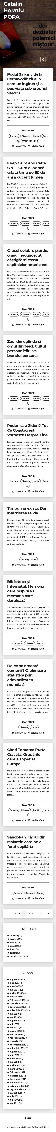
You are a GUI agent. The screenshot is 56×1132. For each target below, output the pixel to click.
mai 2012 (14, 1062)
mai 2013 (14, 1027)
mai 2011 (14, 1103)
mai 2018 (14, 1017)
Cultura (14, 136)
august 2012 (16, 1051)
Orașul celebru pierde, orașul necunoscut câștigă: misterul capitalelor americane (27, 257)
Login (28, 1118)
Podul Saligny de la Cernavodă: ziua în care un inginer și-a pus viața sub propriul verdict (27, 83)
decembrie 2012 (18, 1044)
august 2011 (16, 1093)
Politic (36, 223)
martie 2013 (16, 1034)
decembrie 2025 (18, 1007)
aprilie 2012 (16, 1065)
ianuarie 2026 (16, 1003)
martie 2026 (16, 996)
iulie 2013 (14, 1024)
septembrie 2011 (18, 1089)
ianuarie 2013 (16, 1041)
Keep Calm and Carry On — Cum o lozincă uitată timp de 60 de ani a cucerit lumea (26, 170)
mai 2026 (14, 989)
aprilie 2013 (16, 1031)
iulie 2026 (14, 983)
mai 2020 (14, 1013)
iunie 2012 (15, 1058)
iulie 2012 (14, 1055)
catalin (34, 146)
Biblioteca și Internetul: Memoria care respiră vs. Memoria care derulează (25, 591)
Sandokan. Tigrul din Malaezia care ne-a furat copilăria (26, 842)
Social (36, 136)
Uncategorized (30, 140)
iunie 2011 (15, 1099)
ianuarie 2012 (16, 1075)
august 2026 (16, 979)
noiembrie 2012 (18, 1048)
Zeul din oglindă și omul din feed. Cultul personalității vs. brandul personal (26, 348)
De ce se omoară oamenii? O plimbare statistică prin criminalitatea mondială (26, 675)
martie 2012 (16, 1069)
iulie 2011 (14, 1096)
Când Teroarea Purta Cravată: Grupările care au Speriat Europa (26, 756)
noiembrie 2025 (18, 1010)
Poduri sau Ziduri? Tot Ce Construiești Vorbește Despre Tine (27, 430)
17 (40, 913)
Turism (13, 952)
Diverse (26, 136)
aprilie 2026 (16, 993)
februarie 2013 (17, 1037)
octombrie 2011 (18, 1086)
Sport (13, 949)
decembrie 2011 (18, 1079)
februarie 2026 (17, 1000)
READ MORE (28, 130)
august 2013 (16, 1020)
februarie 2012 (17, 1072)
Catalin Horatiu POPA (14, 10)
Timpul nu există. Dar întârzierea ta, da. (27, 510)
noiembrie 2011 (18, 1082)
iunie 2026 (15, 986)
